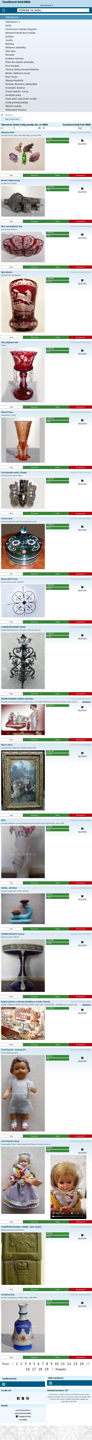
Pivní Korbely (12, 65)
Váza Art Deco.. (46, 412)
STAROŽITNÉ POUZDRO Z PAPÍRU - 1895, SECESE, (46, 1226)
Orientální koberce (15, 87)
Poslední (61, 1369)
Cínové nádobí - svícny (16, 91)
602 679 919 (82, 144)
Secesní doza (46, 518)
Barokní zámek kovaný (46, 180)
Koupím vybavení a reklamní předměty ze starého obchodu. (46, 1001)
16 (28, 1369)
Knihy (8, 25)
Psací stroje (11, 76)
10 (57, 1363)
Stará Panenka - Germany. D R (46, 1049)
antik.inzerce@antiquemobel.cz (23, 1413)
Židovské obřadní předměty (19, 62)
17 (34, 1369)
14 (81, 1363)
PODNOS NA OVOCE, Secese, (46, 934)
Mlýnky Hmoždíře (14, 80)
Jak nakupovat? (80, 175)
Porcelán (9, 54)
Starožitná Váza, (46, 1294)
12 (69, 1363)
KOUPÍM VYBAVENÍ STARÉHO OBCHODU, (46, 698)
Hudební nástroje (14, 58)
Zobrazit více (86, 702)
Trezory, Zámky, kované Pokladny (22, 69)
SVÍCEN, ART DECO (46, 888)
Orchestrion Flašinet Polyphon (21, 29)
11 (63, 1363)
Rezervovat (34, 175)
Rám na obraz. (46, 744)
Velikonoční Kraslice (15, 109)
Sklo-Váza (10, 51)
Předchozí (12, 1363)
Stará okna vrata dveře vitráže (21, 98)
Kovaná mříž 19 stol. (46, 579)
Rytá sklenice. (46, 272)
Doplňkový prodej (9, 1378)
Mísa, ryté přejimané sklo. (46, 226)
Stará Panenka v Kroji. (46, 1141)
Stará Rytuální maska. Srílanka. (46, 472)
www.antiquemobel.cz (23, 1410)
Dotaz (11, 175)
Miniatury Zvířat (46, 132)
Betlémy (9, 43)
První (5, 1364)
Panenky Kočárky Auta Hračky (20, 32)
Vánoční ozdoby (13, 106)
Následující (52, 1368)
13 (75, 1363)
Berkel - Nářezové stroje (17, 73)
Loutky (8, 40)
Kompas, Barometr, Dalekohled (21, 84)
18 (40, 1369)
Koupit (57, 175)
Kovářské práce (13, 95)
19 (46, 1369)
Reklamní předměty (15, 47)
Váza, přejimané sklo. (46, 342)
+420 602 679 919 (24, 1417)
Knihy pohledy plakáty (16, 102)
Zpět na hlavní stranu (12, 119)
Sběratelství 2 (12, 21)
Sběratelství (12, 17)
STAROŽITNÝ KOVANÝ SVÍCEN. (46, 627)
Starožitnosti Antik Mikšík (16, 2)
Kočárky (9, 36)
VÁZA (46, 820)
